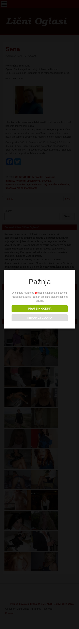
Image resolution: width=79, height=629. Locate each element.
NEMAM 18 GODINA (39, 317)
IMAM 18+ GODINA (39, 308)
